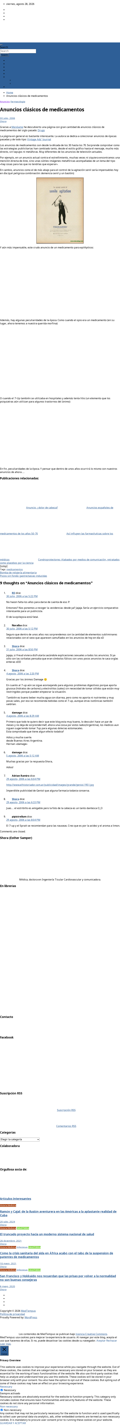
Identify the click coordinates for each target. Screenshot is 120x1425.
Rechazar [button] (111, 1340)
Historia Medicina (8, 1205)
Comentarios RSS (66, 1126)
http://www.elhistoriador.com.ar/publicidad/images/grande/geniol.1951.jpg (50, 785)
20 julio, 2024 (7, 1221)
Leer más (5, 1344)
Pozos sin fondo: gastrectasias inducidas (23, 576)
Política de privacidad (12, 1314)
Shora (3, 121)
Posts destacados (16, 87)
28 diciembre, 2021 (11, 1241)
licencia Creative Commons (91, 1334)
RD (13, 593)
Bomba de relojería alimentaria (18, 572)
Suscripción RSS (66, 1110)
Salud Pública (23, 1228)
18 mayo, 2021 (8, 1263)
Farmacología (17, 101)
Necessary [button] (6, 1387)
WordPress (31, 1317)
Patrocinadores (21, 80)
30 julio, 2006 (7, 118)
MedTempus (11, 27)
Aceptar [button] (101, 1340)
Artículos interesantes (15, 1199)
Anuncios (5, 101)
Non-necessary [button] (9, 1406)
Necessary (10, 1390)
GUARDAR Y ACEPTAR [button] (13, 1423)
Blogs (9, 70)
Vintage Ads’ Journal (39, 139)
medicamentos (14, 569)
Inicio (9, 60)
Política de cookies (23, 83)
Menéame (17, 127)
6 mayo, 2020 (7, 1286)
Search (4, 47)
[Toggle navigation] (1, 44)
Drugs (41, 130)
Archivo (10, 67)
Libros (10, 73)
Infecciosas (22, 1247)
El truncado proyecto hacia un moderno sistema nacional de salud (47, 1234)
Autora (10, 64)
